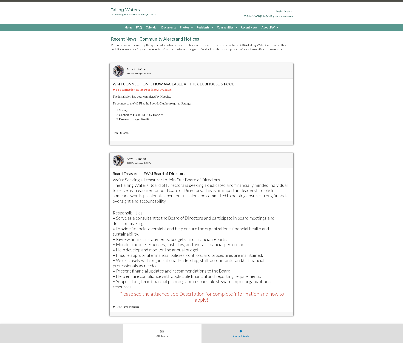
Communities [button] (225, 27)
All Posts (162, 336)
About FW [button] (268, 27)
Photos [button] (185, 27)
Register (288, 10)
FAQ (139, 27)
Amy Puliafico (136, 69)
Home (128, 27)
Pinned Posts (241, 336)
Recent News (249, 27)
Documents (168, 27)
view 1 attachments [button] (127, 306)
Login (279, 10)
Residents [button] (203, 27)
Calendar (152, 27)
